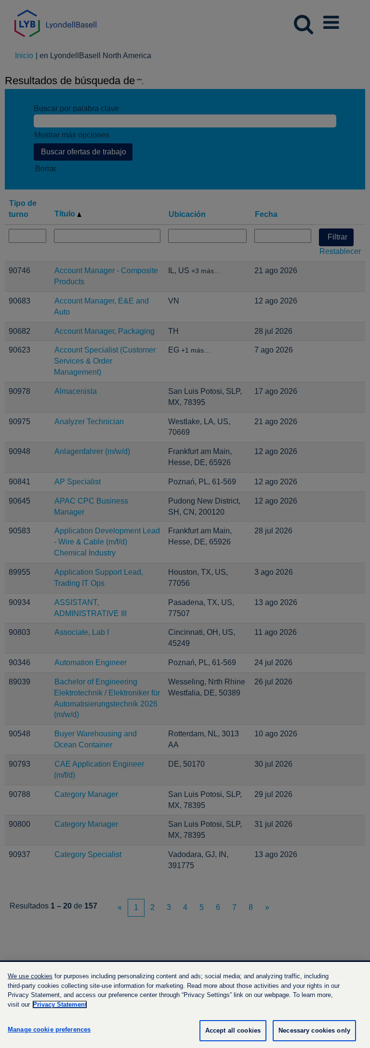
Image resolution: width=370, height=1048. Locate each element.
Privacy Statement (60, 1004)
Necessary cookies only (314, 1030)
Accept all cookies (233, 1030)
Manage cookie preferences (49, 1029)
